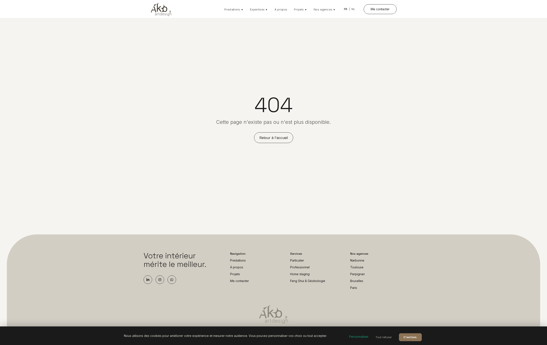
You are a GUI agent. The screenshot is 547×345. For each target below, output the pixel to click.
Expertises (259, 9)
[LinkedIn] (148, 279)
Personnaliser (358, 336)
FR (345, 9)
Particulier (297, 260)
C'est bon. (410, 337)
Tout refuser (383, 337)
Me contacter (380, 9)
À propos (281, 9)
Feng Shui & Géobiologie (307, 281)
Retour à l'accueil (273, 138)
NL (353, 9)
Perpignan (357, 274)
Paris (353, 287)
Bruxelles (356, 281)
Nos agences (324, 9)
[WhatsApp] (172, 279)
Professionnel (300, 267)
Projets (300, 9)
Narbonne (357, 260)
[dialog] (273, 335)
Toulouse (356, 267)
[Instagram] (160, 279)
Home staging (300, 274)
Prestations (233, 9)
